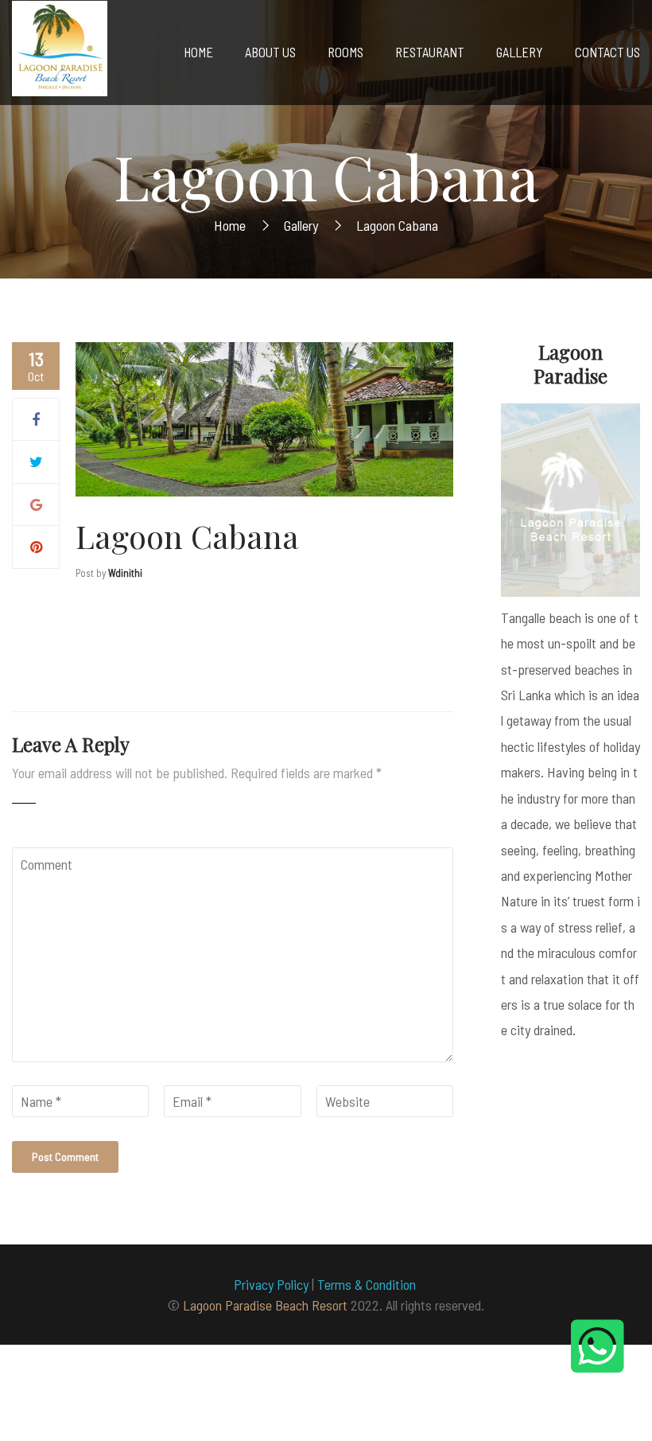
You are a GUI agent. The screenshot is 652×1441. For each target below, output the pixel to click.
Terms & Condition (368, 1284)
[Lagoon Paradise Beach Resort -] (59, 52)
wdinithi (125, 573)
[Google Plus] (36, 504)
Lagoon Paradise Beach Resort (265, 1305)
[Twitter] (36, 461)
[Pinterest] (36, 546)
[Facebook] (36, 419)
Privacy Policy (271, 1284)
